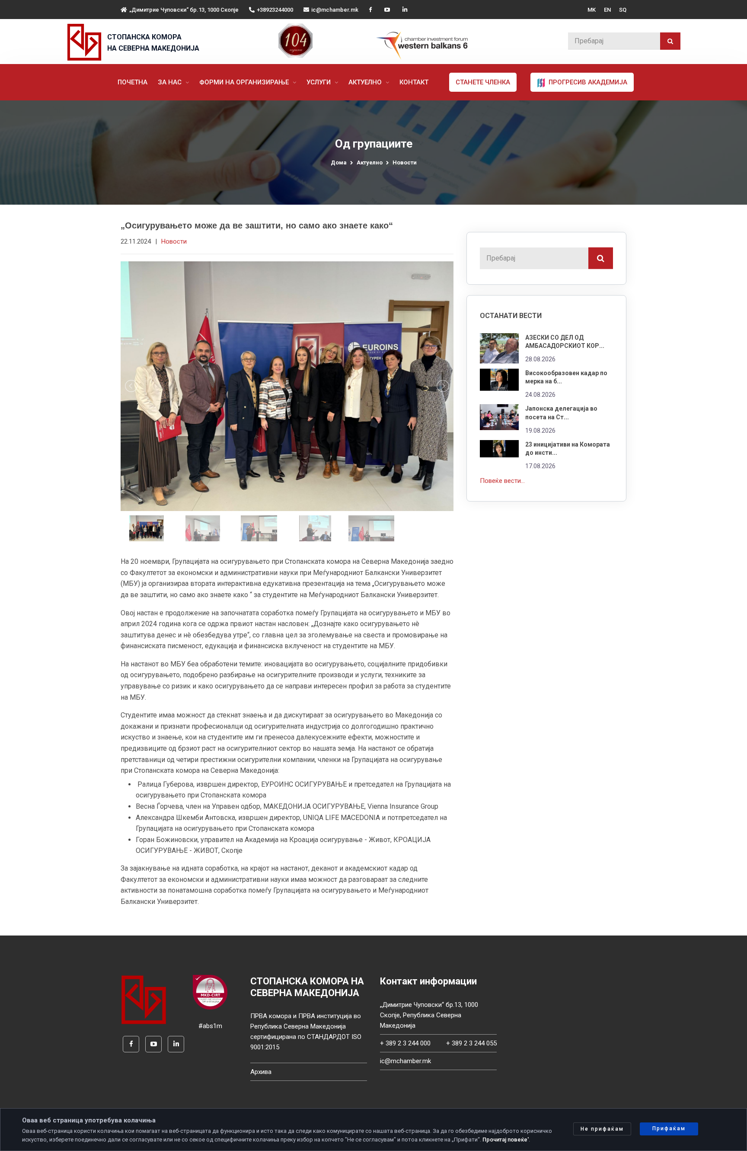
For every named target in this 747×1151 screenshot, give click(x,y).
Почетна (132, 82)
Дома (339, 162)
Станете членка (483, 82)
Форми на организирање (244, 82)
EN (607, 9)
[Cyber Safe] (210, 992)
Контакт (413, 82)
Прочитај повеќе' (505, 1139)
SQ (622, 9)
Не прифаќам (602, 1129)
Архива (260, 1072)
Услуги (319, 82)
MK (591, 9)
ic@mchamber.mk (334, 9)
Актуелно (365, 82)
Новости (405, 162)
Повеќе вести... (502, 481)
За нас (170, 82)
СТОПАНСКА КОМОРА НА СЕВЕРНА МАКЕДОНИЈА (153, 42)
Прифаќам (669, 1128)
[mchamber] (86, 42)
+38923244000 (275, 9)
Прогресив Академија (587, 82)
